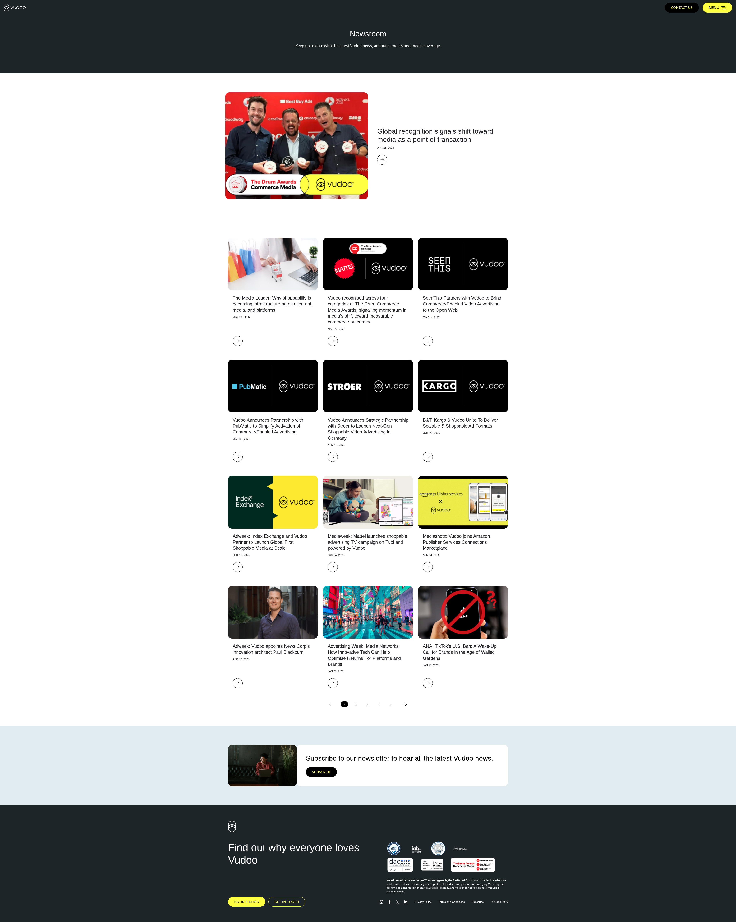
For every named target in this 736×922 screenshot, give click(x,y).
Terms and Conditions (451, 901)
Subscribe (478, 901)
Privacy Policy (423, 901)
